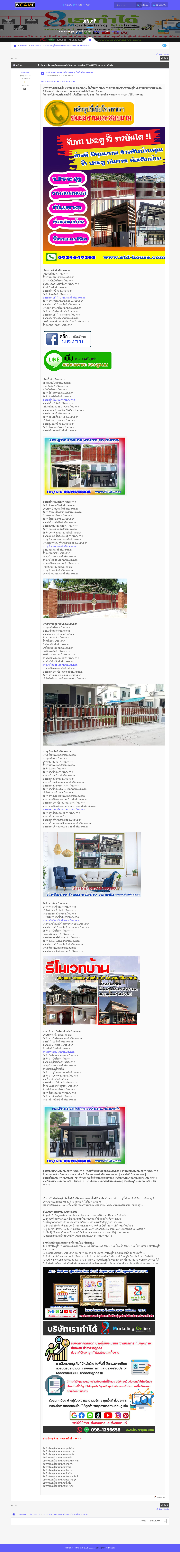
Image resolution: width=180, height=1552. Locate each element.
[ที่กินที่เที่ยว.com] (25, 4)
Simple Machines (89, 1548)
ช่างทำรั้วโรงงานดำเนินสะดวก (59, 399)
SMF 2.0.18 (69, 1548)
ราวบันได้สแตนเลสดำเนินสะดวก (60, 664)
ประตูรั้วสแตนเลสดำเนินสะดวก (59, 546)
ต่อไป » (166, 54)
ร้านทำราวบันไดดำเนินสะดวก (59, 1051)
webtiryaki (110, 1548)
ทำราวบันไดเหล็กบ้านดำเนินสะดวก (61, 920)
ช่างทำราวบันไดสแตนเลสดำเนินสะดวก (64, 297)
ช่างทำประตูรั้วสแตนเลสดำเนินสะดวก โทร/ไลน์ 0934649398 (69, 72)
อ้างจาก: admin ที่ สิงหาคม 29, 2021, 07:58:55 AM (58, 81)
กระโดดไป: (142, 1521)
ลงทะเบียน (115, 31)
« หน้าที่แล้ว (159, 54)
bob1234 (25, 72)
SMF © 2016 (79, 1548)
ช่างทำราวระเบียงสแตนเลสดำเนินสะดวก (64, 809)
